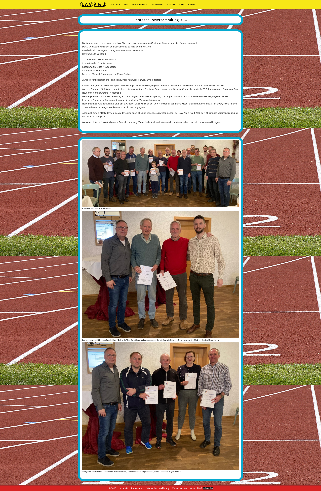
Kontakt (124, 488)
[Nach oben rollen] (314, 484)
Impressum (137, 488)
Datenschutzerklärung (157, 488)
